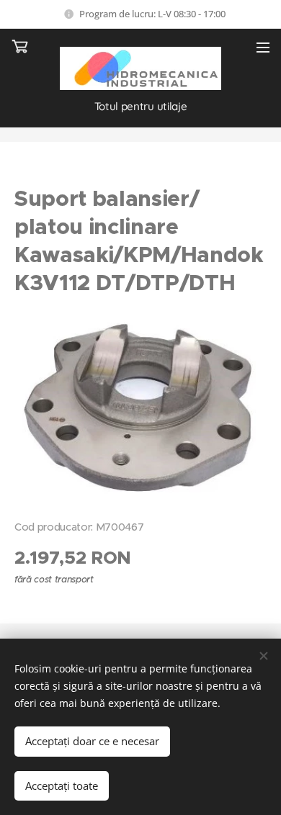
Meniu (263, 46)
